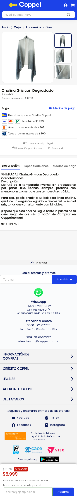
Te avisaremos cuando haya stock (22, 485)
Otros (48, 27)
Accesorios (33, 27)
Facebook (24, 425)
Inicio (5, 27)
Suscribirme (64, 279)
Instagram (57, 425)
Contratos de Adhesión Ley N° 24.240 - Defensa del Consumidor (45, 436)
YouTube (23, 418)
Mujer (17, 27)
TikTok (54, 418)
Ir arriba (41, 263)
